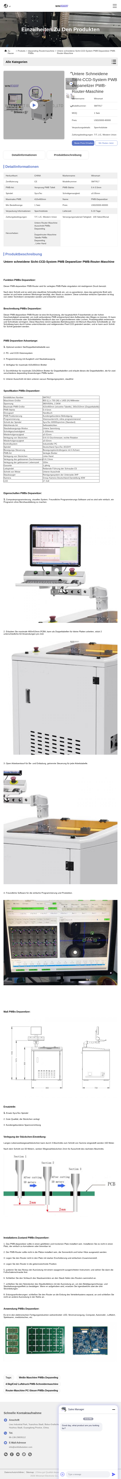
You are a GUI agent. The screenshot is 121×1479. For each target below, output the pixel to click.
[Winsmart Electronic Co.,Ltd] (61, 6)
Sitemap (30, 1472)
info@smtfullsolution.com (20, 1447)
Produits (21, 51)
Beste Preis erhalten (83, 143)
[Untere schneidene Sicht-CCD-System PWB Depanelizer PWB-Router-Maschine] (34, 105)
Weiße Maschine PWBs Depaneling (38, 1377)
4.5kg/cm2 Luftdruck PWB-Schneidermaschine (32, 1384)
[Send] (113, 1474)
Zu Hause (11, 52)
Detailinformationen (24, 155)
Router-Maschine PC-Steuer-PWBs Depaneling (32, 1390)
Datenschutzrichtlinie (14, 1472)
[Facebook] (12, 1455)
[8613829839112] (24, 1455)
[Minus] (113, 1409)
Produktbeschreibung (67, 155)
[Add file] (62, 1474)
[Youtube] (18, 1455)
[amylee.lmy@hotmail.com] (30, 1455)
